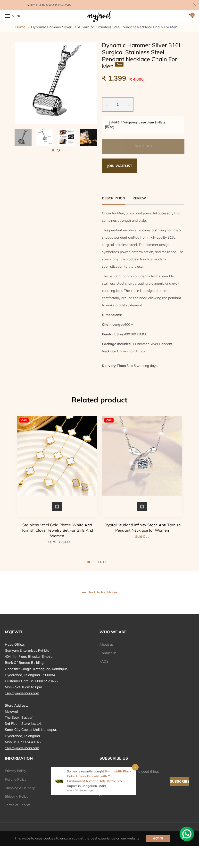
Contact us (108, 653)
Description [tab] (113, 198)
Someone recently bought (86, 771)
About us (107, 644)
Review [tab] (140, 198)
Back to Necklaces (102, 592)
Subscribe (179, 781)
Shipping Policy (16, 796)
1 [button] (53, 150)
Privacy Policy (15, 771)
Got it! (158, 838)
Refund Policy (15, 779)
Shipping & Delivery (20, 788)
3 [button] (99, 562)
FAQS (104, 661)
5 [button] (110, 562)
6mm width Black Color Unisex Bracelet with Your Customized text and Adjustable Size (99, 776)
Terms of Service (18, 805)
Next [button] (93, 137)
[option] (57, 490)
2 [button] (58, 150)
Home (20, 27)
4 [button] (104, 562)
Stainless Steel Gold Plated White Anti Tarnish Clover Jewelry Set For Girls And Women (57, 530)
